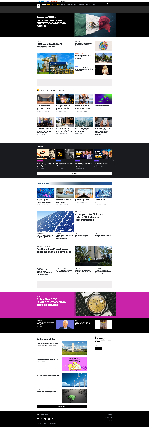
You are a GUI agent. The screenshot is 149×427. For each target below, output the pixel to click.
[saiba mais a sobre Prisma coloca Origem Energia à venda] (55, 63)
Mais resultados (61, 406)
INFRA (75, 4)
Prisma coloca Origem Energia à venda (49, 45)
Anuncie (110, 420)
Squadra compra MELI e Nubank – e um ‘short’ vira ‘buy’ (83, 271)
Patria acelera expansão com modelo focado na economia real (82, 130)
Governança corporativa (44, 246)
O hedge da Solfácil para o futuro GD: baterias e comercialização (90, 217)
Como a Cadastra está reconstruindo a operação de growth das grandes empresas (82, 107)
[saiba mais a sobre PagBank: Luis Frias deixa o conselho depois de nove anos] (93, 256)
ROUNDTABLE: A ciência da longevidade (101, 164)
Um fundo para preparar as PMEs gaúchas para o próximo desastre (64, 237)
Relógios (39, 296)
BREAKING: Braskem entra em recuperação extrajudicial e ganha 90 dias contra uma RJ (45, 272)
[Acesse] (38, 418)
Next (113, 160)
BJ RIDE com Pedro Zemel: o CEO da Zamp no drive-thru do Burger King (46, 164)
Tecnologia (81, 4)
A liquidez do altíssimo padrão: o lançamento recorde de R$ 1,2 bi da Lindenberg (44, 107)
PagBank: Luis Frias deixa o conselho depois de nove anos (54, 250)
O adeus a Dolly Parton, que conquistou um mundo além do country (84, 69)
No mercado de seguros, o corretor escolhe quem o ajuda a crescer (64, 201)
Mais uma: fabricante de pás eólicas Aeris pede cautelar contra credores (48, 376)
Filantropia (58, 233)
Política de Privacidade (106, 418)
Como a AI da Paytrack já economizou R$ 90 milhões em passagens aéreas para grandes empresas (102, 131)
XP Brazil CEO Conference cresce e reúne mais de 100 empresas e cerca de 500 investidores (45, 130)
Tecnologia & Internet (61, 268)
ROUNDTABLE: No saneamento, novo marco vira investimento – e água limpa (83, 164)
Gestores (77, 268)
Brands (110, 415)
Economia (70, 4)
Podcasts (94, 4)
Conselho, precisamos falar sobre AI (82, 200)
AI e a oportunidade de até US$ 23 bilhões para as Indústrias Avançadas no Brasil (64, 107)
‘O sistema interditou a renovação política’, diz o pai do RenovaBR (47, 344)
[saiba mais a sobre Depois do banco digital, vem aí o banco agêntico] (103, 99)
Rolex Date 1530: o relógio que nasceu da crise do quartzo (51, 301)
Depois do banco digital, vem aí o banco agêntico (102, 106)
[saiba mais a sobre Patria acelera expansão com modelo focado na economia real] (84, 122)
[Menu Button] (110, 4)
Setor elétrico (40, 373)
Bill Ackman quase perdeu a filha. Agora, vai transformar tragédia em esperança (45, 324)
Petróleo (39, 41)
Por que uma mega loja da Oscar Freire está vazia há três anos (83, 57)
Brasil (38, 342)
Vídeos (57, 4)
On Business (43, 183)
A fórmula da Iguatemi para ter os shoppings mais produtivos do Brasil (64, 130)
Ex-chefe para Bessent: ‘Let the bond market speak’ (83, 236)
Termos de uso (108, 417)
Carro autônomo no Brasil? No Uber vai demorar (64, 270)
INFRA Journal (79, 212)
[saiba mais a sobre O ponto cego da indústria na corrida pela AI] (103, 193)
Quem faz (110, 414)
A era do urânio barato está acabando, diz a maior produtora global (45, 236)
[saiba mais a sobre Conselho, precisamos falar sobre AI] (84, 193)
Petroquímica (40, 268)
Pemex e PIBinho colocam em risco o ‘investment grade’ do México (51, 21)
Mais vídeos (74, 173)
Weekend (88, 4)
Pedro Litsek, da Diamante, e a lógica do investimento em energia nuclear (64, 164)
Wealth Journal (79, 41)
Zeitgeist (39, 358)
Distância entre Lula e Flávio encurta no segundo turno (103, 236)
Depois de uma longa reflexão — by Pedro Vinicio (47, 360)
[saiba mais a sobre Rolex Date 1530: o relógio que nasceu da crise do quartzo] (95, 304)
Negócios (63, 4)
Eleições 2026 (98, 233)
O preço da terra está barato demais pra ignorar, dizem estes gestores (103, 271)
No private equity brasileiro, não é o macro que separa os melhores (44, 201)
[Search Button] (107, 4)
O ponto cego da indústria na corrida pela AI (102, 201)
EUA (76, 233)
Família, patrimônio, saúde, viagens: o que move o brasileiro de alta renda (83, 44)
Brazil (47, 4)
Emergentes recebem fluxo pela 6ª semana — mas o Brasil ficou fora (47, 392)
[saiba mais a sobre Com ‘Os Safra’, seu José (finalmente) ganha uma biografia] (103, 325)
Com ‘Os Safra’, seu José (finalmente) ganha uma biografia (82, 323)
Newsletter (109, 422)
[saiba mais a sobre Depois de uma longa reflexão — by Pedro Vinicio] (74, 364)
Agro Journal (98, 268)
